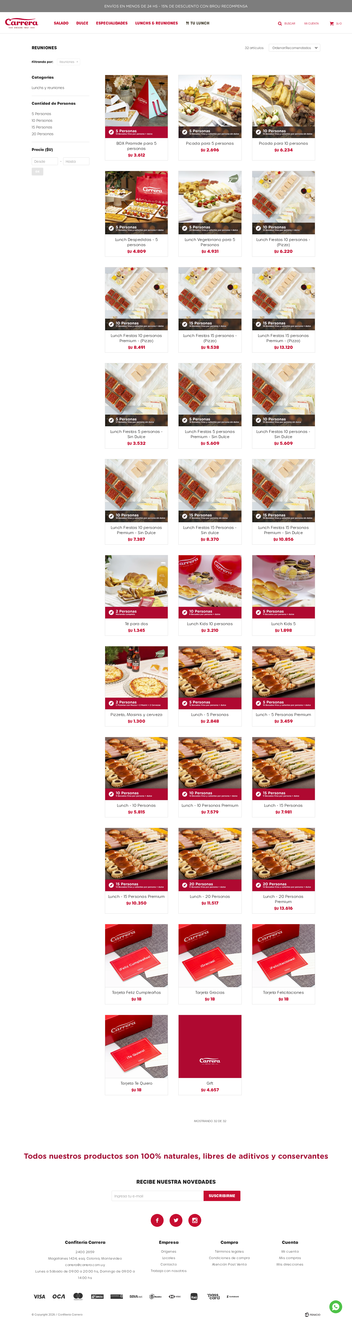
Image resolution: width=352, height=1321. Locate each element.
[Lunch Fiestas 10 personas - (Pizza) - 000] (283, 202)
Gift (210, 1083)
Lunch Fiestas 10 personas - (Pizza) (283, 242)
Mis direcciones (290, 1264)
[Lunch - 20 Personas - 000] (209, 859)
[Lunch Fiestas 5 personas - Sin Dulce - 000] (136, 394)
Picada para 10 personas (283, 143)
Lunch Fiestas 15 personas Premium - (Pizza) (283, 338)
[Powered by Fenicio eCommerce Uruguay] (312, 1314)
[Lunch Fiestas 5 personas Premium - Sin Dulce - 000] (209, 394)
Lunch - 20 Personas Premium (283, 899)
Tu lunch (199, 23)
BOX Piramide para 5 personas (136, 146)
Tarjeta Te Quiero (137, 1083)
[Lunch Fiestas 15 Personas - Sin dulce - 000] (209, 490)
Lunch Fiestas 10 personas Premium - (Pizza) (136, 338)
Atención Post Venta (229, 1264)
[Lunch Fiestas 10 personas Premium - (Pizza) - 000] (136, 298)
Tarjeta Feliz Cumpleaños (136, 992)
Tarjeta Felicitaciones (283, 992)
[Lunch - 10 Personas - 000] (136, 768)
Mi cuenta (290, 1251)
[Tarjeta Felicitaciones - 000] (283, 955)
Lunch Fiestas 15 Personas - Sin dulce (210, 530)
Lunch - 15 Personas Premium (136, 896)
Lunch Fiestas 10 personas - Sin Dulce (283, 434)
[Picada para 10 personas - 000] (283, 106)
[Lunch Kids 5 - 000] (283, 586)
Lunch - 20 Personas (210, 896)
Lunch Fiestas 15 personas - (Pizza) (210, 338)
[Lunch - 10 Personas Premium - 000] (209, 768)
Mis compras (290, 1258)
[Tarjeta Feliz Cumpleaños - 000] (136, 955)
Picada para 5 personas (210, 143)
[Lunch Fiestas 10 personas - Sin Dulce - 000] (283, 394)
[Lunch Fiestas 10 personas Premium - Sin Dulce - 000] (136, 490)
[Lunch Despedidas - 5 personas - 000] (136, 202)
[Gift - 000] (209, 1046)
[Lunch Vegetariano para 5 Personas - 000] (209, 202)
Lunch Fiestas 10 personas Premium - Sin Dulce (136, 530)
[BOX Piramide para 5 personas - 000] (136, 106)
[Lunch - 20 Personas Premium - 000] (283, 859)
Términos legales (229, 1251)
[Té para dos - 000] (136, 586)
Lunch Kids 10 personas (210, 624)
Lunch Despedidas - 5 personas (136, 242)
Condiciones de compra (229, 1258)
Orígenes (169, 1251)
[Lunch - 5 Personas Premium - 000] (283, 677)
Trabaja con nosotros (169, 1270)
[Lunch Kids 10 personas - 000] (209, 586)
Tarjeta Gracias (210, 992)
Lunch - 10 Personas (136, 805)
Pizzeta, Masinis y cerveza (136, 714)
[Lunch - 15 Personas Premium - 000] (136, 859)
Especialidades (112, 23)
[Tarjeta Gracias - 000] (209, 955)
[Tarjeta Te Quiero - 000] (136, 1046)
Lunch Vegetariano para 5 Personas (210, 242)
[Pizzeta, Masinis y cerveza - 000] (136, 677)
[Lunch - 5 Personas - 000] (209, 677)
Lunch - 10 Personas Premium (210, 805)
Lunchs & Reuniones (156, 23)
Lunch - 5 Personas (210, 714)
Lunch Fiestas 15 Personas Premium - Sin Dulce (283, 530)
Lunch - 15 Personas (283, 805)
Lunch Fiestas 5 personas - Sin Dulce (136, 434)
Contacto (169, 1264)
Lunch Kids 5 (283, 624)
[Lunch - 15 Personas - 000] (283, 768)
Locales (168, 1258)
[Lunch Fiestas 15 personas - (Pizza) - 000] (209, 298)
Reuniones (67, 61)
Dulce (82, 23)
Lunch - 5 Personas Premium (283, 714)
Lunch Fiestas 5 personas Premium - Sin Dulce (210, 434)
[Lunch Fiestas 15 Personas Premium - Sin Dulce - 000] (283, 490)
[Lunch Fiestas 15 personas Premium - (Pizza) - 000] (283, 298)
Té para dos (136, 624)
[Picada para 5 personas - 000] (209, 106)
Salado (61, 23)
